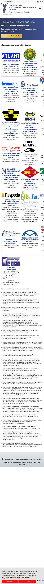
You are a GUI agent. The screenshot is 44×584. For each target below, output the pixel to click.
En (40, 1)
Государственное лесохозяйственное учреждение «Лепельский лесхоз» (30, 64)
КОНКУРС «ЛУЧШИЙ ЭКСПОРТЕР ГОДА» (16, 26)
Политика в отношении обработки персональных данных (22, 463)
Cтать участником (12, 36)
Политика (40, 581)
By (42, 1)
